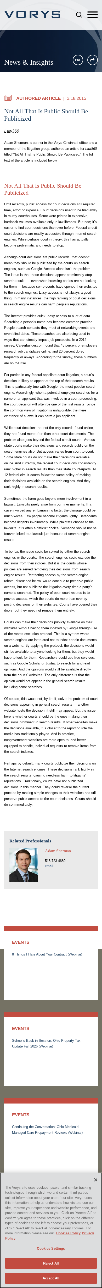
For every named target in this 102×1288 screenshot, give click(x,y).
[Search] (79, 14)
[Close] (95, 1180)
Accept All (51, 1278)
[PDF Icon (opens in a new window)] (78, 60)
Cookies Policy (68, 1233)
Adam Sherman (58, 851)
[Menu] (92, 15)
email (49, 866)
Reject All (51, 1263)
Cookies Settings (51, 1248)
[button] (92, 60)
